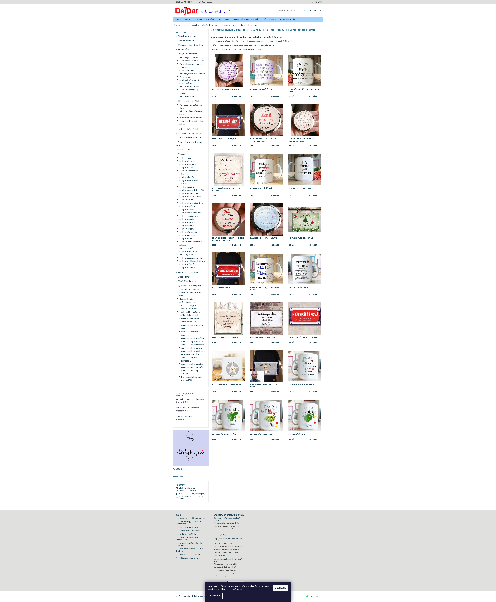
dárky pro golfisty (187, 235)
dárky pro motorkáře (188, 216)
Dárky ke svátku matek (189, 86)
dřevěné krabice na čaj (189, 318)
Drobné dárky (183, 276)
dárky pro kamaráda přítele (191, 203)
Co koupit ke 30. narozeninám (193, 518)
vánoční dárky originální (191, 348)
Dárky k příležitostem (187, 53)
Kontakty (224, 19)
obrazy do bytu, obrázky (189, 305)
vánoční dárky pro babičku (192, 341)
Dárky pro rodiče (186, 248)
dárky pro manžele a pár (190, 212)
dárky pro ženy (185, 157)
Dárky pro (182, 154)
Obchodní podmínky (205, 19)
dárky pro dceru (186, 167)
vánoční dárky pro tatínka (192, 338)
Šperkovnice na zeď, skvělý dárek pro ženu (190, 550)
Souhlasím (280, 588)
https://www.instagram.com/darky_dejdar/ (192, 497)
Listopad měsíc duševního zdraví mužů (189, 544)
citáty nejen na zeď (187, 302)
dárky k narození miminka (190, 257)
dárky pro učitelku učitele (189, 101)
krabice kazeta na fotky (189, 289)
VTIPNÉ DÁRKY (184, 149)
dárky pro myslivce (187, 219)
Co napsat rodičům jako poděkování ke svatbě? (229, 519)
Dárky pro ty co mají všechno (190, 45)
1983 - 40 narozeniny (190, 527)
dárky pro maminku (187, 164)
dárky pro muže (186, 199)
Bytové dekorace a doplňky (189, 285)
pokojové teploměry (188, 308)
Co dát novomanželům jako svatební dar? (228, 560)
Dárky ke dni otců (186, 96)
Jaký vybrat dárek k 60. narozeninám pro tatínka (228, 539)
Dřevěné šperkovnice (187, 281)
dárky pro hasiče (186, 238)
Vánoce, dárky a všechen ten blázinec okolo (190, 538)
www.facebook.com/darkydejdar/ (192, 493)
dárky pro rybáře (186, 228)
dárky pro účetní (186, 264)
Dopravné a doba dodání (245, 19)
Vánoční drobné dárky (191, 558)
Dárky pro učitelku (189, 534)
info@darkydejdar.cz (206, 2)
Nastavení (215, 595)
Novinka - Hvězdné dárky (188, 129)
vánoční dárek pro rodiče (192, 367)
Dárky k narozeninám (187, 36)
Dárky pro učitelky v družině (191, 117)
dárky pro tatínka (187, 206)
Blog (178, 515)
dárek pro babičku (187, 177)
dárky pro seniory (187, 267)
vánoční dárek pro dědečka (192, 344)
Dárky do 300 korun (186, 40)
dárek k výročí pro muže (189, 80)
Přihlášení (319, 2)
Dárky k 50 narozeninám (191, 530)
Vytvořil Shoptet (315, 596)
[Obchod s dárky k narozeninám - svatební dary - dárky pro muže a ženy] (174, 25)
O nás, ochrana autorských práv (278, 19)
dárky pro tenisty (186, 225)
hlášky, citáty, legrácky (189, 315)
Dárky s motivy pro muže (192, 554)
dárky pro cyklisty (187, 222)
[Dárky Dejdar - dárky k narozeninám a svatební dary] (210, 10)
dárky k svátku (185, 83)
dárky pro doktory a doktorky (192, 261)
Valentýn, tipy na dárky (188, 272)
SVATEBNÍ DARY (185, 49)
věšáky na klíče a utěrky (189, 312)
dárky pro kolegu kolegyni (190, 193)
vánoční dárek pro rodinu (192, 364)
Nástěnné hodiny (186, 299)
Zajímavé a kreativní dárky (189, 133)
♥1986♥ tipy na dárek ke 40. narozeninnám (189, 522)
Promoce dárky (186, 76)
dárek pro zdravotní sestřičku (192, 190)
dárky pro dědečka (187, 209)
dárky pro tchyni (186, 161)
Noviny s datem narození (190, 137)
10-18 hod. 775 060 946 (184, 2)
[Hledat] (304, 10)
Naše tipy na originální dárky (229, 515)
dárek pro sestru (186, 187)
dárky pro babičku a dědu (190, 196)
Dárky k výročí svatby (188, 57)
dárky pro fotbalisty (188, 232)
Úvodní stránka (183, 19)
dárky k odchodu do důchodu (191, 60)
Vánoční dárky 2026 (187, 321)
